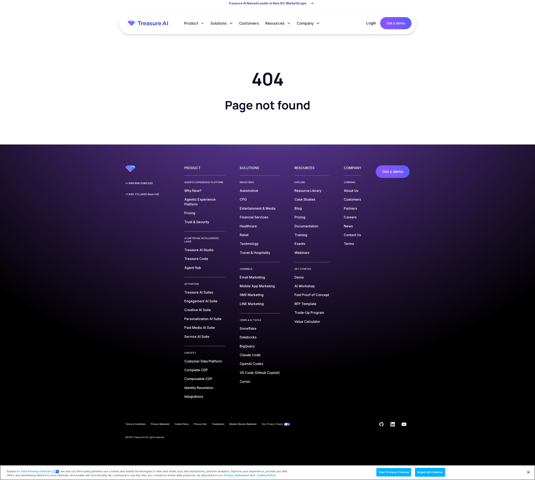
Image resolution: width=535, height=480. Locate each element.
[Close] (528, 472)
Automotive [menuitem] (249, 191)
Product (191, 23)
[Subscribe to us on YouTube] (404, 424)
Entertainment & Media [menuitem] (257, 208)
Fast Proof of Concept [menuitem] (311, 295)
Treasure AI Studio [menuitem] (199, 250)
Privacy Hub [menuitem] (200, 424)
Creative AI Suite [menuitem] (197, 310)
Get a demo (396, 23)
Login (371, 23)
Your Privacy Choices (36, 471)
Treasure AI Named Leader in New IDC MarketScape (267, 3)
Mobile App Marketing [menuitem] (257, 286)
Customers (249, 23)
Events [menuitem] (299, 244)
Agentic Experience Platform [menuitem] (200, 201)
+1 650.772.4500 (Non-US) (142, 194)
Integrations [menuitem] (193, 396)
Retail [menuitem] (244, 235)
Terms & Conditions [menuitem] (135, 424)
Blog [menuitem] (298, 208)
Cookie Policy (266, 475)
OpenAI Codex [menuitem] (251, 364)
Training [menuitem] (300, 235)
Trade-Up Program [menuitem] (309, 312)
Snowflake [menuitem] (248, 328)
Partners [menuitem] (350, 208)
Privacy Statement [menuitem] (160, 424)
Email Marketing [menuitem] (252, 277)
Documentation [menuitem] (306, 226)
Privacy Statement (236, 475)
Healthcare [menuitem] (248, 226)
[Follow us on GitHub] (381, 424)
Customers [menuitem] (352, 199)
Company (306, 23)
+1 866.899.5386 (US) (139, 183)
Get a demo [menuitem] (392, 171)
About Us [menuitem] (351, 191)
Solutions (219, 23)
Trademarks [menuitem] (218, 424)
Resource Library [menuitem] (307, 191)
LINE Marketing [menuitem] (252, 304)
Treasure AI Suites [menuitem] (198, 292)
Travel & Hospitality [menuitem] (255, 253)
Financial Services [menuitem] (254, 217)
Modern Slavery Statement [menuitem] (242, 424)
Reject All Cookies (430, 472)
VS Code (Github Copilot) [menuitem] (260, 373)
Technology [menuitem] (249, 244)
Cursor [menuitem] (245, 381)
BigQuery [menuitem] (247, 346)
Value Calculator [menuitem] (307, 321)
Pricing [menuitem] (189, 213)
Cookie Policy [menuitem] (182, 424)
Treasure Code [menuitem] (196, 259)
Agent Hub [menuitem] (192, 268)
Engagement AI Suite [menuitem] (200, 301)
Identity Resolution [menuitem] (198, 388)
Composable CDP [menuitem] (198, 379)
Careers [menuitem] (350, 217)
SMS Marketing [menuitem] (252, 295)
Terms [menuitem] (349, 244)
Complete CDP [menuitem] (196, 370)
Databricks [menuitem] (248, 337)
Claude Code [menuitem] (250, 355)
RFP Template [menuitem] (305, 304)
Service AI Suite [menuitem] (196, 336)
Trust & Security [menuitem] (196, 222)
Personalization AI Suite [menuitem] (203, 319)
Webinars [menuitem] (301, 253)
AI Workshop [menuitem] (304, 286)
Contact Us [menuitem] (352, 235)
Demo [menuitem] (299, 277)
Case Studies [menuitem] (304, 199)
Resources (275, 23)
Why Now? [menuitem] (192, 191)
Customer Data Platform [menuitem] (203, 361)
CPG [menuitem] (243, 199)
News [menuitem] (348, 226)
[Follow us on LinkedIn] (392, 424)
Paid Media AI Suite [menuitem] (199, 327)
